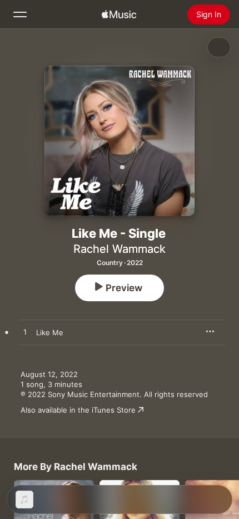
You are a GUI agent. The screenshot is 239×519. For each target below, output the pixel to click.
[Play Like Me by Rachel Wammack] (25, 332)
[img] (119, 14)
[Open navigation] (20, 14)
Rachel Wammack (119, 249)
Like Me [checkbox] (49, 332)
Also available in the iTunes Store (78, 409)
